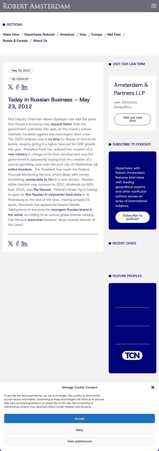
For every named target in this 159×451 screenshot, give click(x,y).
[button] (153, 387)
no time (54, 139)
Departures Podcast (39, 34)
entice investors (20, 169)
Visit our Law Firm (132, 119)
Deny (79, 430)
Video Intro (11, 34)
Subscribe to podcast (132, 217)
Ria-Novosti (42, 189)
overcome (34, 220)
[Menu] (153, 6)
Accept (79, 418)
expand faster (62, 124)
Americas (67, 34)
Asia (83, 34)
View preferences (79, 441)
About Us (40, 40)
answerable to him (40, 179)
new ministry (18, 154)
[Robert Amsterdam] (37, 6)
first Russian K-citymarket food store (53, 194)
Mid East (114, 34)
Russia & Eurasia (15, 40)
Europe (97, 34)
